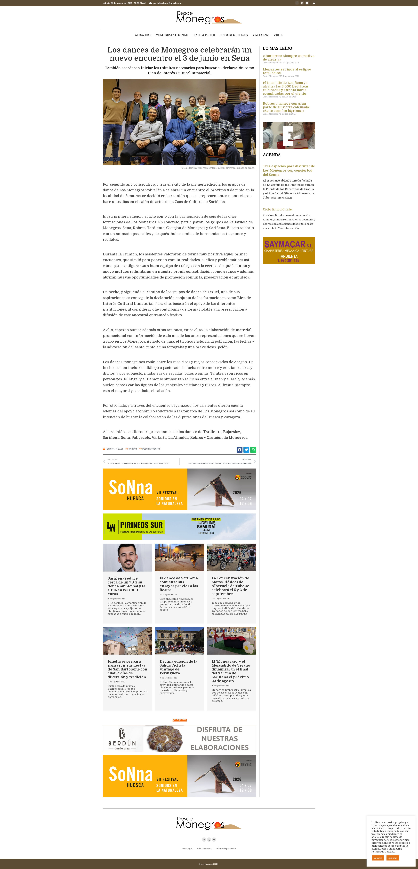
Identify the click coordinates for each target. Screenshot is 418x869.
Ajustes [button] (378, 858)
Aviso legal (187, 848)
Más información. (282, 197)
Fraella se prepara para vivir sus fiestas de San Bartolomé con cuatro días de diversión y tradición (127, 669)
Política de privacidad (226, 848)
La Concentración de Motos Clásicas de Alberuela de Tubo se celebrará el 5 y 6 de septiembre (230, 586)
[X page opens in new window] (302, 3)
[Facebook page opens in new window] (297, 3)
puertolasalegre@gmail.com (167, 3)
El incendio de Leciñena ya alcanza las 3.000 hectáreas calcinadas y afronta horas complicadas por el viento (286, 88)
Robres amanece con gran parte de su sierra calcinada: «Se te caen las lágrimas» (286, 107)
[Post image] (127, 558)
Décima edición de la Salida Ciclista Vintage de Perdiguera (178, 667)
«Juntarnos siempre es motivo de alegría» (288, 57)
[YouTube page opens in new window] (307, 3)
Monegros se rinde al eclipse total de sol (287, 71)
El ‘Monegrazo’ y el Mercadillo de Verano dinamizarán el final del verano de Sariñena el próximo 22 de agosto (231, 671)
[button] (239, 450)
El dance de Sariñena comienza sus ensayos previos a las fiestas (179, 584)
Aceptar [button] (392, 858)
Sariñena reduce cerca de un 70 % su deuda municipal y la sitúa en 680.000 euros (126, 586)
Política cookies (204, 848)
